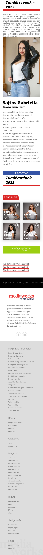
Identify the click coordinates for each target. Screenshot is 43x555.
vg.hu (10, 443)
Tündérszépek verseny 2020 (16, 270)
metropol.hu (12, 507)
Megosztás (21, 173)
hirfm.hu (11, 548)
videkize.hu (12, 487)
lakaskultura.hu (14, 464)
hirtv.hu (11, 428)
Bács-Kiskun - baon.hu (16, 353)
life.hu (10, 510)
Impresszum (8, 282)
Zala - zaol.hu (13, 411)
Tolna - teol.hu (13, 402)
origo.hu (11, 431)
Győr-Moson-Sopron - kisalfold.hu (21, 373)
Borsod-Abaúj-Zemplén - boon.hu (21, 362)
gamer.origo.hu (14, 466)
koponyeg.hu (13, 528)
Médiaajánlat (23, 282)
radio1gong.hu (13, 545)
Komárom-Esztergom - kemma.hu (21, 388)
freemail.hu (12, 525)
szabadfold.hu (13, 425)
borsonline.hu (13, 501)
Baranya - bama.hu (15, 356)
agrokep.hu (12, 446)
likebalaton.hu (13, 469)
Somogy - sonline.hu (16, 393)
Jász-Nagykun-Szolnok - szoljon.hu (17, 383)
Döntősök (10, 197)
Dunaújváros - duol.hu (16, 367)
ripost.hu (11, 504)
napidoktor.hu (13, 472)
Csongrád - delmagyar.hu (18, 365)
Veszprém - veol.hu (15, 408)
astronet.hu (12, 458)
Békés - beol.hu (14, 359)
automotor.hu (13, 461)
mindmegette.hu (14, 475)
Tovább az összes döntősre (21, 250)
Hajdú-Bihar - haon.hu (16, 376)
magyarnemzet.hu (15, 423)
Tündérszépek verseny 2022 (16, 264)
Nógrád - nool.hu (14, 390)
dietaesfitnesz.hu (14, 481)
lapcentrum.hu (13, 533)
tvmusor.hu (12, 489)
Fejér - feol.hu (13, 370)
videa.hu (11, 530)
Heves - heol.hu (14, 379)
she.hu (10, 513)
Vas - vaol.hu (13, 405)
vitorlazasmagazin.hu (16, 484)
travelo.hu (12, 478)
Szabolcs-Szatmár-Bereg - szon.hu (18, 397)
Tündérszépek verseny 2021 (16, 267)
